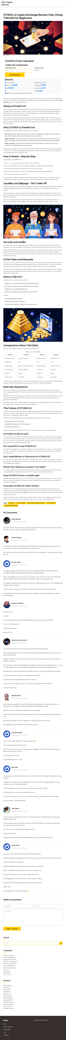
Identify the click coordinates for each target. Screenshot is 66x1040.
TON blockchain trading (10, 505)
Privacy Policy (6, 1029)
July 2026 (6, 987)
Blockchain (6, 972)
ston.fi (9, 163)
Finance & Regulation (9, 957)
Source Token (38, 68)
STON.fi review (51, 503)
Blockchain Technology (10, 961)
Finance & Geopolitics (9, 968)
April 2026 (6, 994)
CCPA (4, 1032)
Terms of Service (7, 1027)
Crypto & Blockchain (9, 966)
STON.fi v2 (11, 503)
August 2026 (7, 985)
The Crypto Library (7, 3)
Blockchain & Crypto (9, 959)
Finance (6, 970)
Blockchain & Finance (9, 963)
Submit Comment (12, 929)
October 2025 (7, 1006)
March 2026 (7, 996)
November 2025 (8, 1004)
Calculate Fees (15, 75)
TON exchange (21, 503)
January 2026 (7, 1000)
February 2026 (8, 998)
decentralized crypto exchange (35, 503)
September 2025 (8, 1008)
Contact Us (6, 1035)
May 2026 (6, 991)
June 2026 (6, 989)
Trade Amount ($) (10, 68)
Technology (7, 974)
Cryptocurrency (8, 955)
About (4, 1024)
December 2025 (8, 1002)
